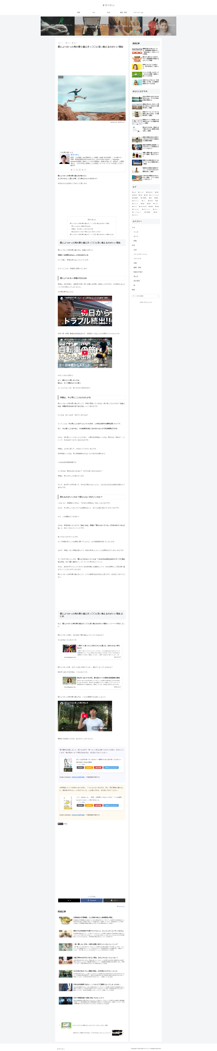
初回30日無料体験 (78, 777)
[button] (114, 900)
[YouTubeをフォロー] (77, 170)
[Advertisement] (92, 61)
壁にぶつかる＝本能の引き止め (80, 226)
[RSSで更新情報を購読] (85, 170)
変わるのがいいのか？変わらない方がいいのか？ (86, 231)
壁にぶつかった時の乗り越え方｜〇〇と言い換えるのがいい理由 (89, 223)
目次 (89, 219)
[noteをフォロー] (80, 170)
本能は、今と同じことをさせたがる (82, 229)
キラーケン (75, 155)
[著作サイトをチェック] (71, 170)
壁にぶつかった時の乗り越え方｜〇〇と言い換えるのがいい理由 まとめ (92, 234)
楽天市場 (98, 767)
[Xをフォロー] (74, 170)
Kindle (80, 767)
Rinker (83, 764)
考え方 (61, 823)
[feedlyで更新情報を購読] (82, 170)
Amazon (89, 767)
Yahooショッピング (111, 767)
